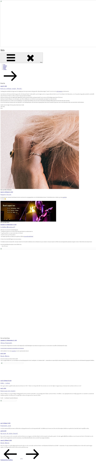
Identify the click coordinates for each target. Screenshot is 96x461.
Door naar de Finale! (8, 391)
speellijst (64, 197)
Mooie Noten (5, 356)
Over (4, 64)
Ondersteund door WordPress (7, 459)
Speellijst (5, 65)
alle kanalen (59, 91)
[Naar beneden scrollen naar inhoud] (10, 80)
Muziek (4, 67)
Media (4, 68)
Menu (41, 62)
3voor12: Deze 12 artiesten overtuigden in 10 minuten (12, 348)
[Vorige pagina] (10, 458)
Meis (3, 50)
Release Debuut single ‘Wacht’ (11, 88)
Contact (4, 69)
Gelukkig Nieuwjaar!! (8, 227)
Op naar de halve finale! (9, 433)
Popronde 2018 (6, 425)
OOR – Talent (5, 383)
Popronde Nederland (28, 236)
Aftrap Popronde (6, 343)
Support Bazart (6, 194)
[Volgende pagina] (32, 458)
